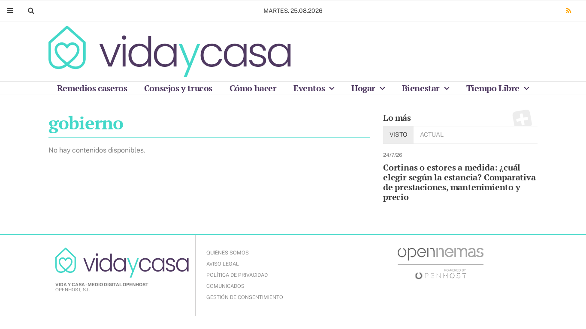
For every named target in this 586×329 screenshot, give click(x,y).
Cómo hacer (253, 88)
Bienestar (422, 88)
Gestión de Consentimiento (244, 297)
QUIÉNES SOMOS (227, 253)
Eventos (310, 88)
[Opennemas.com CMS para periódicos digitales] (440, 263)
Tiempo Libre (494, 88)
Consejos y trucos (178, 88)
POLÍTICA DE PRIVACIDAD (237, 275)
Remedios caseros (92, 88)
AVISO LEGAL (222, 264)
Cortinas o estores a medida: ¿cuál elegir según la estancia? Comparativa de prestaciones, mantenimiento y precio (459, 182)
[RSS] (568, 10)
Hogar (364, 88)
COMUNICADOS (225, 286)
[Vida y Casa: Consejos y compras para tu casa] (169, 51)
